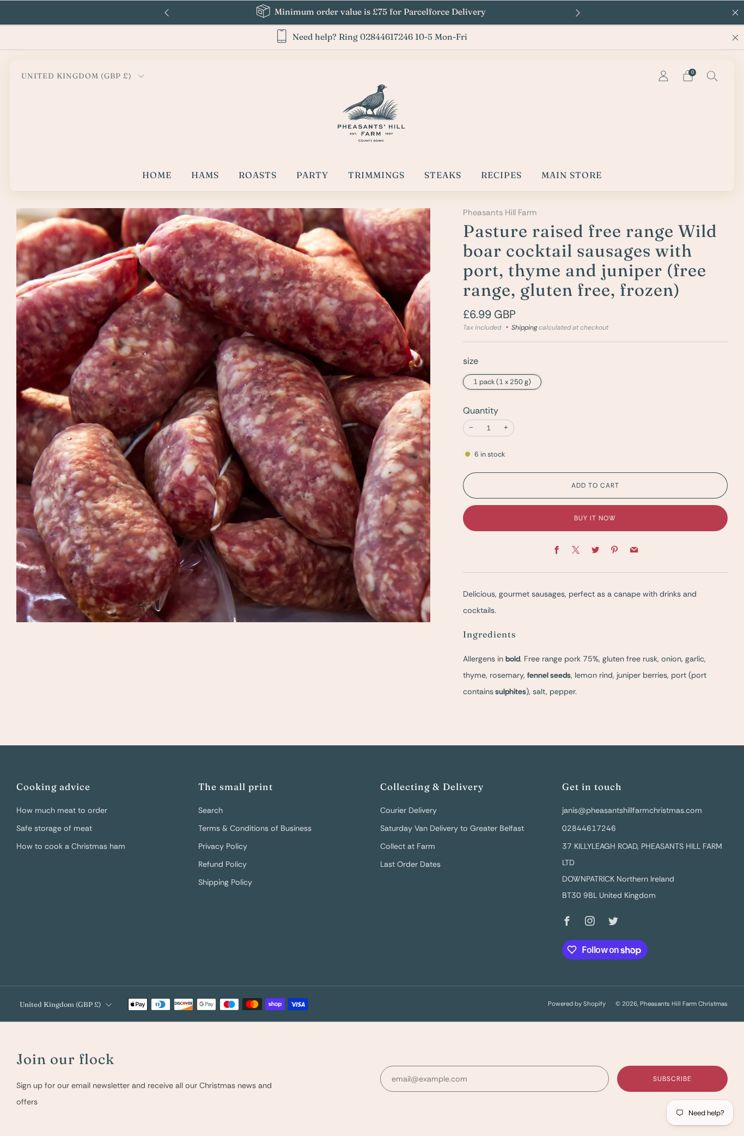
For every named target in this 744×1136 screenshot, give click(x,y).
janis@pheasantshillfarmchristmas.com (632, 810)
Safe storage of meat (54, 828)
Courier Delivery (408, 810)
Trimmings (376, 174)
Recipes (501, 174)
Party (312, 174)
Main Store (571, 174)
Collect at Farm (407, 846)
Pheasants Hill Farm (499, 212)
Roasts (258, 174)
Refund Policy (222, 864)
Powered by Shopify (577, 1004)
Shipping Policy (225, 882)
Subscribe (672, 1078)
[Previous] (167, 12)
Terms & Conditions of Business (255, 828)
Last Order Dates (410, 864)
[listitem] (372, 13)
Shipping (524, 327)
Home (157, 174)
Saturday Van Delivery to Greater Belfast (452, 828)
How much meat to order (61, 810)
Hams (205, 174)
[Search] (712, 75)
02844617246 (589, 828)
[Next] (578, 12)
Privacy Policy (222, 846)
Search (210, 810)
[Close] (735, 38)
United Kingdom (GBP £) (77, 75)
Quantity (480, 410)
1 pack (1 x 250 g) (502, 381)
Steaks (442, 174)
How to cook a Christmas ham (70, 846)
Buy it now (595, 518)
